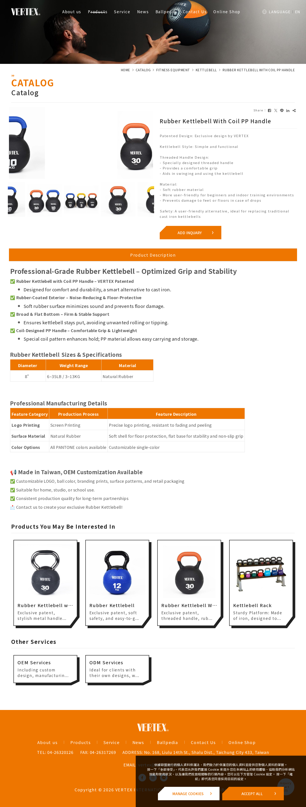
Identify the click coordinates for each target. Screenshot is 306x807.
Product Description (153, 255)
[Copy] (294, 110)
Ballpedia (165, 11)
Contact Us (195, 11)
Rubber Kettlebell (40, 605)
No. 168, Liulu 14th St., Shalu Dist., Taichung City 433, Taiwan (206, 752)
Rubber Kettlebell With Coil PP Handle (258, 69)
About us (71, 11)
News (143, 11)
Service (122, 11)
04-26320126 (60, 752)
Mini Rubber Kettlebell (262, 605)
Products (97, 11)
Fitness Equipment (173, 69)
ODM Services (106, 662)
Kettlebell (206, 69)
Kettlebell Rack (180, 605)
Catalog (143, 69)
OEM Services (34, 662)
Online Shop (226, 11)
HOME (125, 69)
